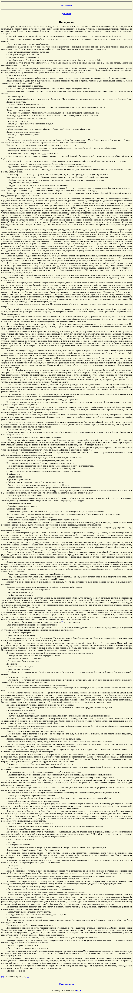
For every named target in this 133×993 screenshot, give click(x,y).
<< (28, 976)
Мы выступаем (66, 984)
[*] (62, 622)
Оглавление (66, 5)
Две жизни (66, 13)
